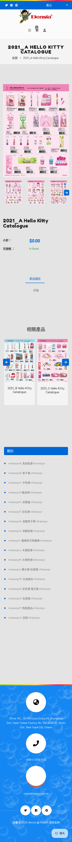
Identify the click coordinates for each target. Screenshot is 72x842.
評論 (36, 290)
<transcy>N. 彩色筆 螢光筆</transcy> (29, 588)
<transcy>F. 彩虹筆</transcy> (25, 511)
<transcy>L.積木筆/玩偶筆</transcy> (29, 569)
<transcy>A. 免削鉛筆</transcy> (26, 463)
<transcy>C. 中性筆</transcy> (25, 482)
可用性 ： (9, 248)
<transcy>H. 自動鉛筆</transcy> (26, 530)
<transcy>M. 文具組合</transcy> (26, 579)
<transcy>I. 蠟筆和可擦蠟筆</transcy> (30, 540)
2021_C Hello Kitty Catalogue (52, 390)
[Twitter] (7, 5)
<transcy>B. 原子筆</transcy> (25, 473)
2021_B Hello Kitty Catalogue (20, 390)
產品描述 (35, 278)
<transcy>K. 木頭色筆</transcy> (26, 559)
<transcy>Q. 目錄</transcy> (24, 617)
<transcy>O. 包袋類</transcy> (25, 598)
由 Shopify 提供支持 (48, 822)
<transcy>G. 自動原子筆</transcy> (28, 521)
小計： (7, 240)
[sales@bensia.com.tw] (36, 785)
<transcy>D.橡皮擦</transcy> (25, 492)
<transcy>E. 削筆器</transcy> (25, 502)
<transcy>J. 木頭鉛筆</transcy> (26, 550)
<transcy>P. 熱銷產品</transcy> (26, 608)
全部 (15, 57)
